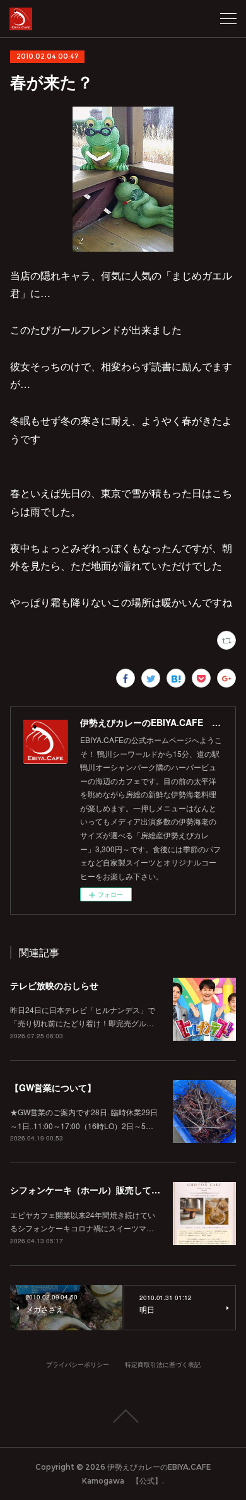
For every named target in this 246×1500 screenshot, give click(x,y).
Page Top (123, 1416)
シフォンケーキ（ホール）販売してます (89, 1189)
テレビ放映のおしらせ (54, 985)
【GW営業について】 (53, 1087)
